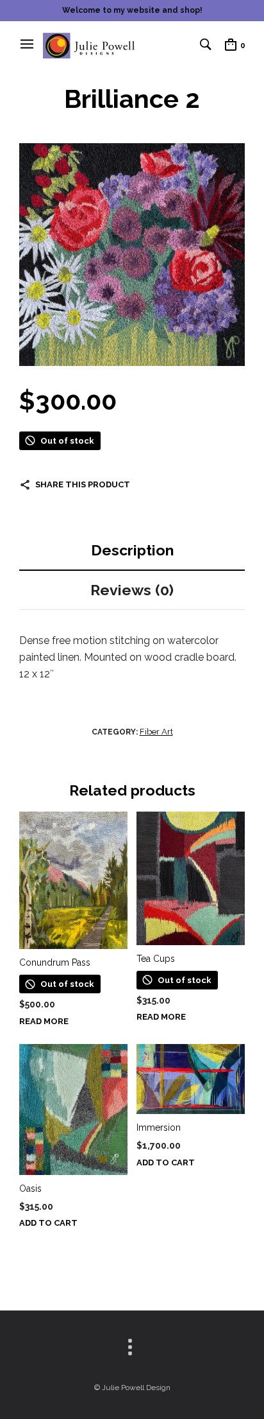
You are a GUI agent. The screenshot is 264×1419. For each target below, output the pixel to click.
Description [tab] (132, 550)
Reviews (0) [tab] (132, 589)
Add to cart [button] (48, 1223)
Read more (44, 1021)
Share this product (82, 484)
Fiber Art (156, 731)
